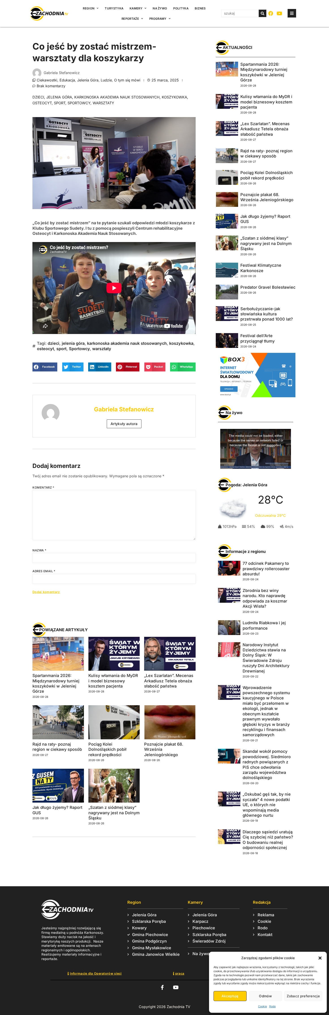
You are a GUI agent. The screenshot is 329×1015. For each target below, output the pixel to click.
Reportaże (130, 18)
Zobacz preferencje (303, 996)
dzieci (38, 97)
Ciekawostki (47, 80)
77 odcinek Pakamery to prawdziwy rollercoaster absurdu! (266, 568)
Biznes (200, 8)
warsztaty (103, 103)
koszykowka (174, 97)
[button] (320, 958)
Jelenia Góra (87, 80)
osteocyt (42, 103)
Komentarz (43, 487)
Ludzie (106, 80)
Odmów (265, 996)
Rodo (272, 1006)
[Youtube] (279, 13)
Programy (157, 18)
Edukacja (67, 80)
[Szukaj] (262, 13)
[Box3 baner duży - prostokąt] (255, 396)
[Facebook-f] (162, 987)
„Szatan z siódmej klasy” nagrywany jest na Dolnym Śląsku (114, 812)
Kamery (136, 8)
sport (59, 103)
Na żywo (160, 8)
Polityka (180, 8)
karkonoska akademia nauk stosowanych (117, 97)
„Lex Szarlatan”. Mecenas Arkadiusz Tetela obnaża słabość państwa (168, 680)
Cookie (262, 1006)
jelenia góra (59, 97)
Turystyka (114, 8)
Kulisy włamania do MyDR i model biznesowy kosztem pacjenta (113, 680)
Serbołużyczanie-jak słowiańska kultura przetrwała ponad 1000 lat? (266, 314)
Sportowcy (79, 103)
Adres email (44, 571)
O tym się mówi (127, 80)
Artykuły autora (124, 423)
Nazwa (39, 550)
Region (88, 8)
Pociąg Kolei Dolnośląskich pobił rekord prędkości (107, 749)
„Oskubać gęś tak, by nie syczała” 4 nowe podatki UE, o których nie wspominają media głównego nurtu (267, 805)
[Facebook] (270, 13)
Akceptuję (230, 996)
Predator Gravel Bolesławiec (267, 287)
